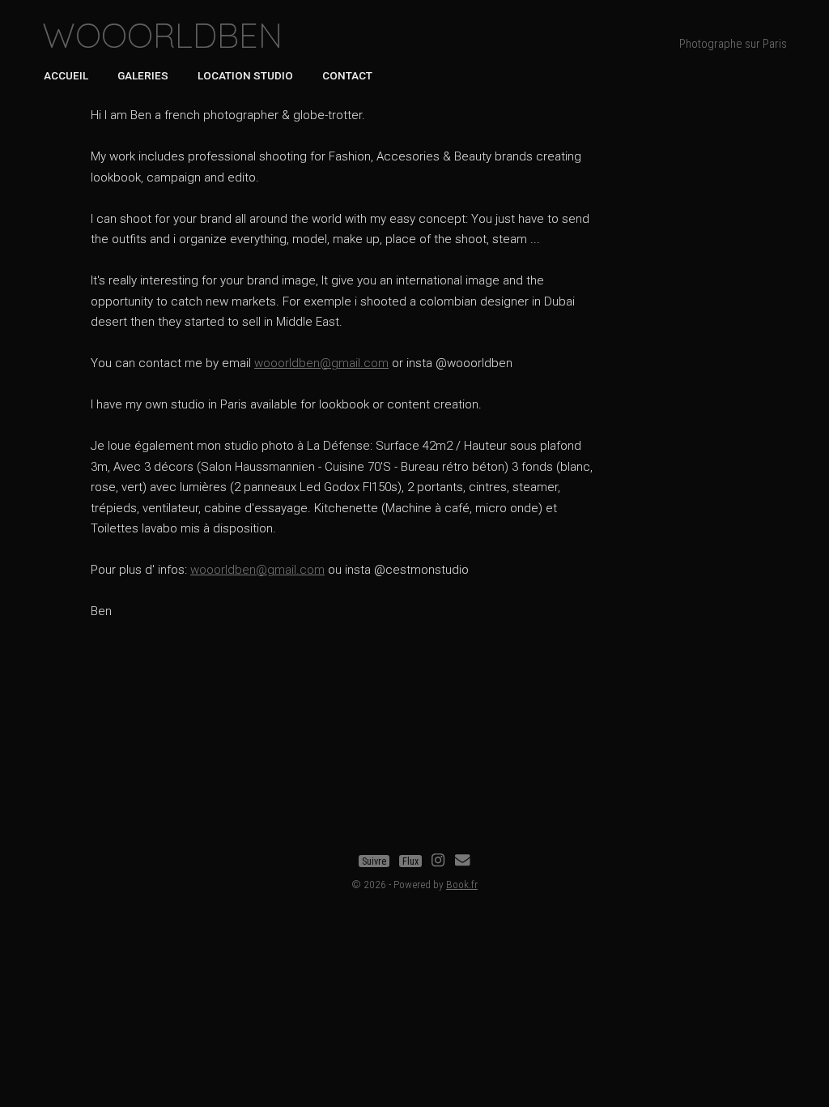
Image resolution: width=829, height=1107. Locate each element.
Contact (347, 75)
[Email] (462, 861)
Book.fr (462, 884)
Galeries (142, 75)
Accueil (66, 75)
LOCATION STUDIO (245, 75)
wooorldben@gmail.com (321, 363)
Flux (410, 861)
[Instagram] (438, 861)
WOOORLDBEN (162, 35)
